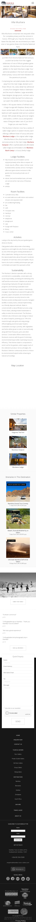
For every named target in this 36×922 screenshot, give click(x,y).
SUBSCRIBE (18, 840)
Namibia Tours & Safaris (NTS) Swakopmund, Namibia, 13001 (18, 851)
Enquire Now (18, 740)
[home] (8, 3)
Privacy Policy (20, 921)
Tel (4, 679)
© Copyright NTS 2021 (18, 916)
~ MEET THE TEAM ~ (18, 601)
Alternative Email (8, 673)
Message (6, 685)
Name (5, 660)
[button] (32, 2)
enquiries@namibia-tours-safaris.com (18, 862)
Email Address (7, 666)
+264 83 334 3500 (18, 857)
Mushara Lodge (9, 136)
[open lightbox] (5, 52)
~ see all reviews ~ (18, 648)
